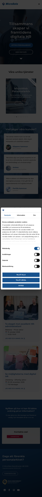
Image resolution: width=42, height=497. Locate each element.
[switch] (37, 254)
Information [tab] (21, 215)
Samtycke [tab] (7, 215)
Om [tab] (34, 215)
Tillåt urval (21, 280)
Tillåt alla (21, 275)
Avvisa (21, 285)
